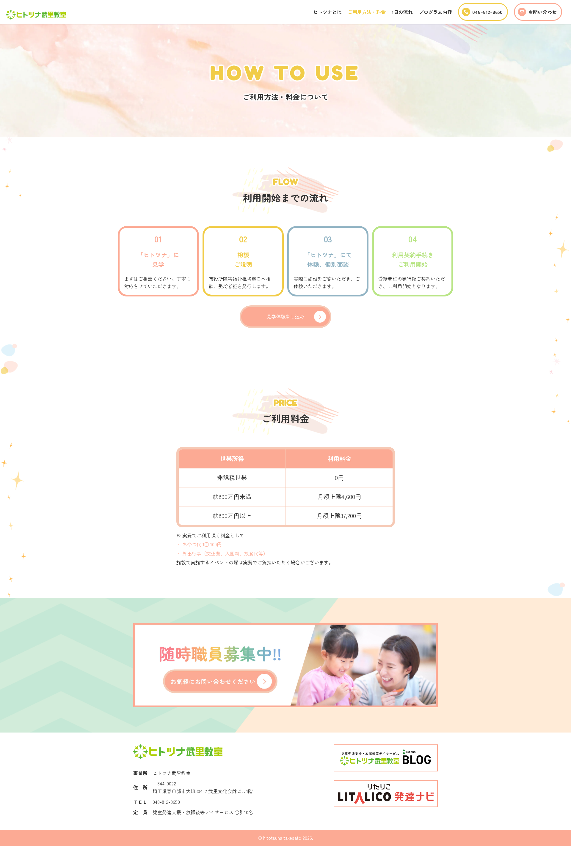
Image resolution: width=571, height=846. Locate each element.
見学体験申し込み (285, 316)
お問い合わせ (542, 11)
